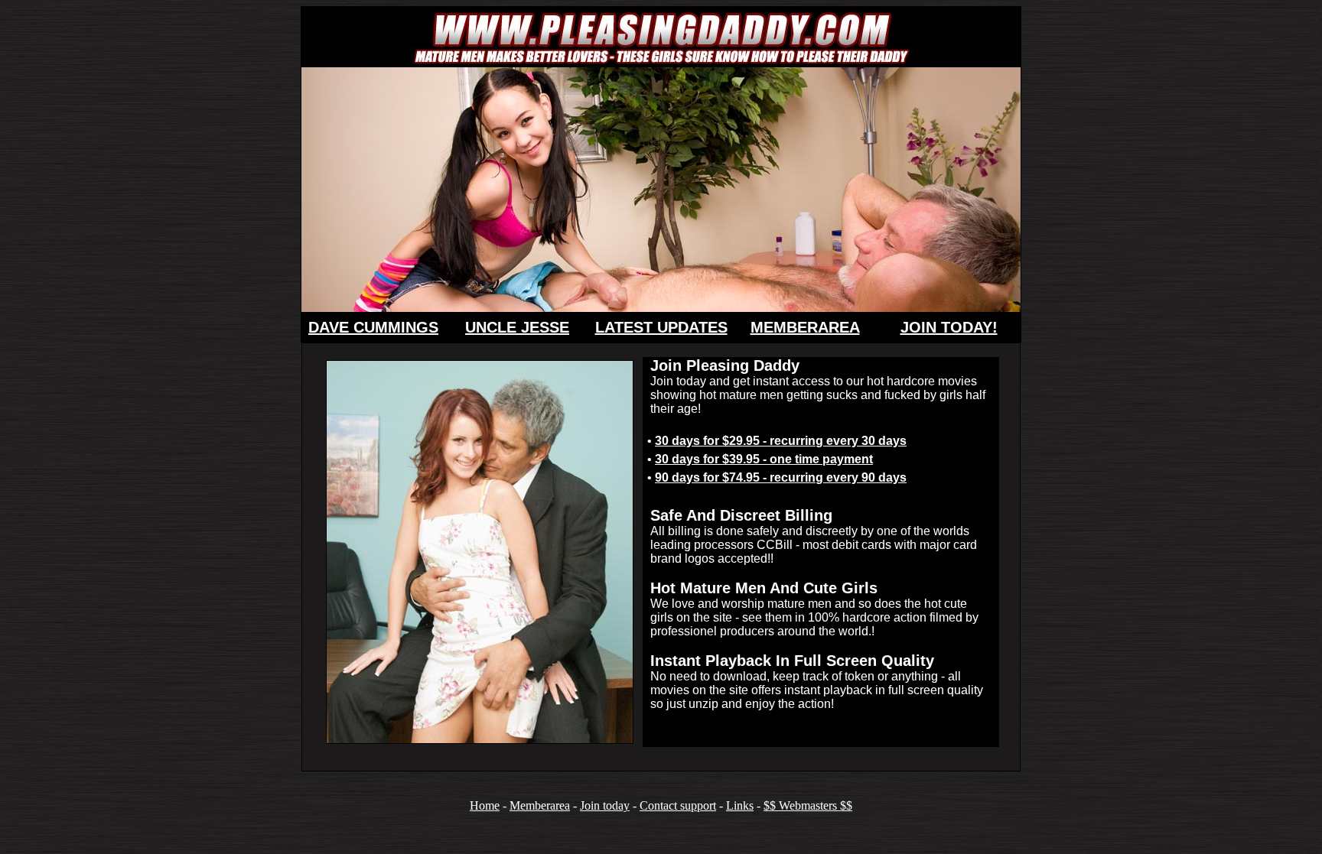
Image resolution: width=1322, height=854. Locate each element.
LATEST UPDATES (661, 327)
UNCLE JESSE (517, 327)
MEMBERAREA (805, 327)
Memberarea (540, 805)
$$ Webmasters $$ (808, 805)
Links (740, 805)
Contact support (678, 805)
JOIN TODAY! (949, 327)
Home (485, 805)
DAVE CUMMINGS (373, 327)
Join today (605, 805)
